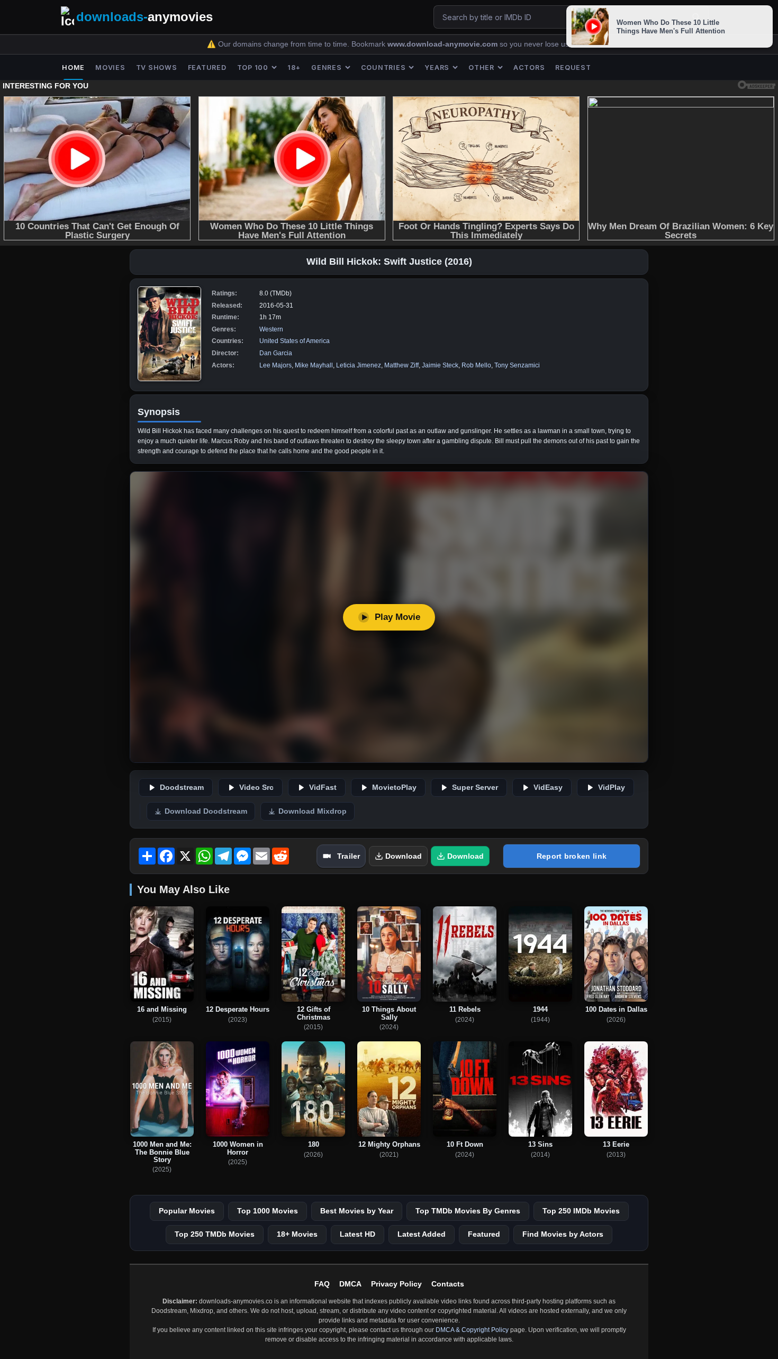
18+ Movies (297, 1234)
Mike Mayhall (314, 365)
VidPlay (611, 787)
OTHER (481, 67)
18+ (294, 67)
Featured (484, 1234)
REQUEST (573, 67)
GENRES (326, 67)
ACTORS (529, 67)
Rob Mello (476, 365)
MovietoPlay (394, 787)
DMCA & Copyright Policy (472, 1330)
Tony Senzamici (517, 365)
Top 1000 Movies (267, 1211)
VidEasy (548, 787)
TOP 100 (252, 67)
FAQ (322, 1284)
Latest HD (357, 1234)
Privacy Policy (396, 1284)
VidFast (323, 787)
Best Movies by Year (356, 1211)
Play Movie (397, 617)
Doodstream (182, 787)
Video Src (256, 787)
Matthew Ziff (401, 365)
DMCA (350, 1284)
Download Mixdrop (312, 811)
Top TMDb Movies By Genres (467, 1211)
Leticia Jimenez (358, 365)
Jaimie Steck (440, 365)
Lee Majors (275, 365)
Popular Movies (187, 1211)
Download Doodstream (206, 811)
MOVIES (110, 67)
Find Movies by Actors (562, 1234)
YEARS (436, 67)
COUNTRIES (383, 67)
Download (403, 856)
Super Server (475, 787)
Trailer (348, 856)
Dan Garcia (275, 353)
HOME (73, 67)
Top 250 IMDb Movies (581, 1211)
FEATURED (207, 67)
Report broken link (572, 856)
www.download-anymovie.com (443, 44)
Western (271, 329)
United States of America (294, 341)
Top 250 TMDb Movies (215, 1234)
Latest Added (421, 1234)
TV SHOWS (156, 67)
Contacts (447, 1284)
